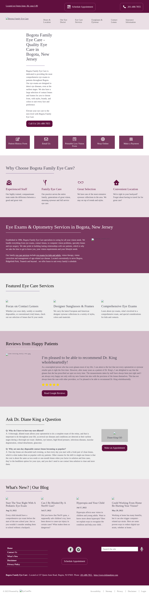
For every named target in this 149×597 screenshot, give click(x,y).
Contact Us (12, 552)
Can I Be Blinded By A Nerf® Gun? (53, 504)
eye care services (22, 255)
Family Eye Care (52, 189)
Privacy (120, 591)
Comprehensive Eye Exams (119, 306)
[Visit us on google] (78, 549)
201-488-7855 (86, 575)
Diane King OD (114, 437)
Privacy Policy (13, 564)
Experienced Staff (16, 189)
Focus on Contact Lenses (22, 306)
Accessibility (95, 591)
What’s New (12, 556)
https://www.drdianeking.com (106, 575)
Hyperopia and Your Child (90, 502)
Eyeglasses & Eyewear (97, 21)
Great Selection (86, 189)
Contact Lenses (114, 21)
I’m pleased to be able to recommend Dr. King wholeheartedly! (79, 359)
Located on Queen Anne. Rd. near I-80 (22, 6)
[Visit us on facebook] (70, 549)
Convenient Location (125, 189)
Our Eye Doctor (63, 21)
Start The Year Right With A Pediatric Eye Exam (21, 504)
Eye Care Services (79, 21)
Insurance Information (131, 21)
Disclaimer (12, 560)
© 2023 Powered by (11, 591)
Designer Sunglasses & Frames (74, 306)
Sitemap (109, 591)
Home (10, 548)
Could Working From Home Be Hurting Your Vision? (127, 504)
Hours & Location (47, 21)
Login (143, 591)
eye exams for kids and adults (48, 255)
